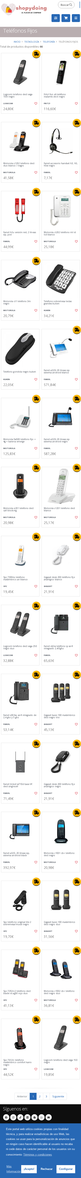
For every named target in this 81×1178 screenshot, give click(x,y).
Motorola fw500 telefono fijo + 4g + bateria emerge (19, 440)
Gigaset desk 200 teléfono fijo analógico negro (59, 785)
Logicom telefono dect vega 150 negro (60, 1061)
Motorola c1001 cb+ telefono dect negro (59, 854)
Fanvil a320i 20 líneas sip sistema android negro (57, 440)
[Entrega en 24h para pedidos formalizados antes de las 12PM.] (36, 54)
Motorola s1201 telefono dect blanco (59, 509)
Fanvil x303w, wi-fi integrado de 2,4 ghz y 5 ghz (19, 716)
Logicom (8, 103)
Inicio (17, 41)
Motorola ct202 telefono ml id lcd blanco (60, 233)
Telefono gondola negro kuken (19, 372)
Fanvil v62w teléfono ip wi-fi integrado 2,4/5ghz (58, 647)
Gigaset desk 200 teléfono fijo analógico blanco (59, 578)
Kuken (47, 310)
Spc (5, 586)
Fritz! (47, 103)
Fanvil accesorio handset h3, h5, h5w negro (61, 164)
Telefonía (49, 41)
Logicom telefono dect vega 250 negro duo (20, 647)
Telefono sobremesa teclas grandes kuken (58, 302)
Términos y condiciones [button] (37, 1154)
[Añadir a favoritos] (35, 103)
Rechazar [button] (47, 1169)
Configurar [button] (66, 1169)
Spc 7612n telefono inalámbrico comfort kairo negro (17, 1062)
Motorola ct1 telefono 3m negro (17, 302)
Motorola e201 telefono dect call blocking (18, 509)
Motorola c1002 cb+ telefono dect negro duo (59, 992)
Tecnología (31, 41)
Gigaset (48, 586)
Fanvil (47, 172)
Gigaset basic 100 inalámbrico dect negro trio (59, 716)
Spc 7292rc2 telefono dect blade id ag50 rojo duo (17, 992)
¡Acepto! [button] (29, 1169)
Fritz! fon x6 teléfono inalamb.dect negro (55, 95)
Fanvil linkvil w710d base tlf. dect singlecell (18, 785)
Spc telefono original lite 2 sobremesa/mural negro (17, 923)
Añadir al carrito (21, 117)
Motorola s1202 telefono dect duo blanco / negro (18, 164)
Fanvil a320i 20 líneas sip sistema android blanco (57, 371)
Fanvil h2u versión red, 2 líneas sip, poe (19, 233)
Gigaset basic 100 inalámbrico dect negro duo (59, 923)
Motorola (9, 172)
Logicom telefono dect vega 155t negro (17, 95)
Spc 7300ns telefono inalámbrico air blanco (15, 578)
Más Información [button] (13, 1169)
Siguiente (58, 1096)
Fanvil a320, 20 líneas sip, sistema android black (16, 854)
